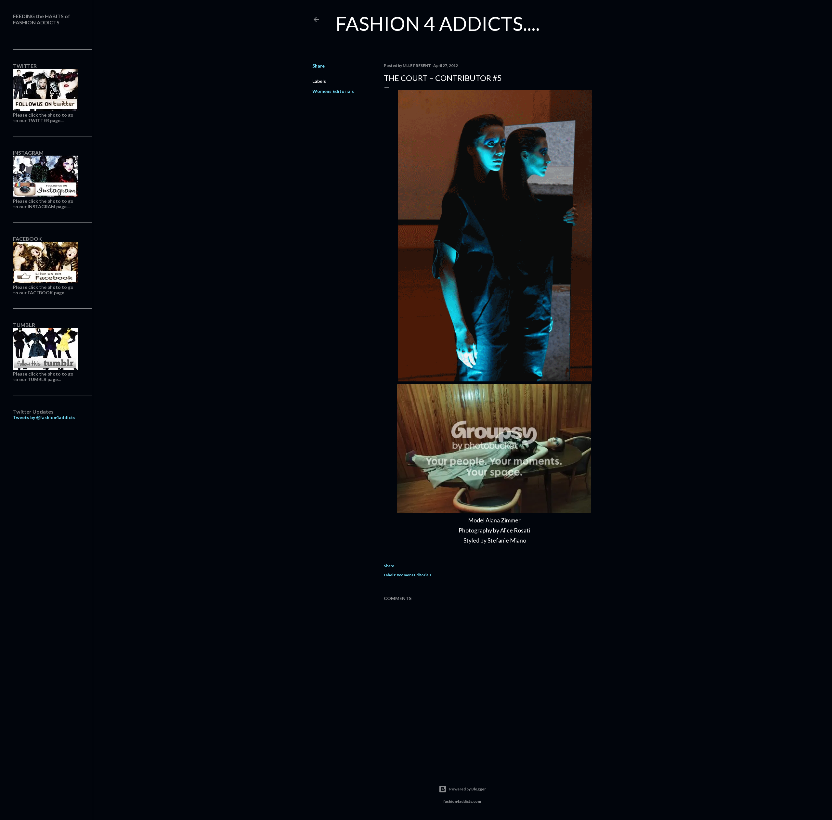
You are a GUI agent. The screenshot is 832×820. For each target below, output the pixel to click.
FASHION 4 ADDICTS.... (438, 23)
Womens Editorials (333, 91)
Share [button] (318, 66)
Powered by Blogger (467, 789)
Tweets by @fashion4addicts (44, 417)
